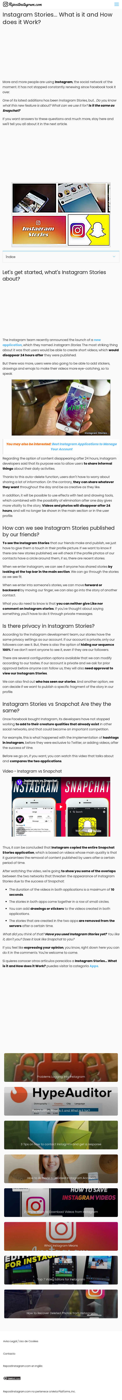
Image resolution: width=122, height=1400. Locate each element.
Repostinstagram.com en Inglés (22, 1366)
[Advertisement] (61, 51)
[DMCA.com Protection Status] (11, 1379)
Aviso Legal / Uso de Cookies (20, 1341)
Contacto (9, 1354)
